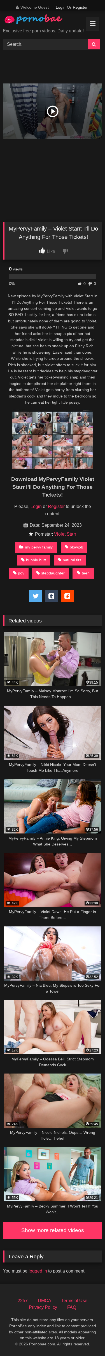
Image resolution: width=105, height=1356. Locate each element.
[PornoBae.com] (38, 20)
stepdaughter (53, 573)
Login (61, 7)
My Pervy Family (39, 547)
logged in (38, 1271)
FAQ (71, 1307)
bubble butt (36, 560)
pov (21, 573)
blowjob (76, 547)
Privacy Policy (43, 1307)
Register (80, 7)
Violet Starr (65, 534)
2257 (23, 1300)
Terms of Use (74, 1300)
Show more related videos (52, 1230)
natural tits (72, 560)
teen (86, 573)
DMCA (44, 1300)
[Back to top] (87, 1339)
